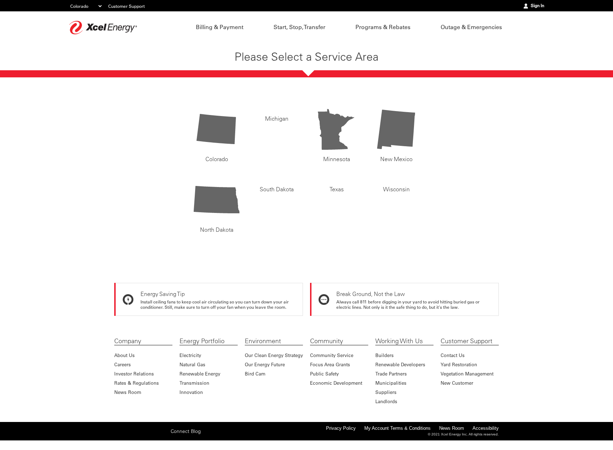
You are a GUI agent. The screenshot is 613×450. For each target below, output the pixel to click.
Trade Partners (391, 374)
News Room (127, 392)
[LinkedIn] (152, 435)
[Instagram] (141, 430)
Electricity (190, 355)
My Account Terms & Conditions (397, 428)
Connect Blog (186, 436)
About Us (124, 355)
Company (127, 341)
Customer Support (126, 6)
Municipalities (391, 383)
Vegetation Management (467, 374)
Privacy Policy (341, 428)
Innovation (191, 392)
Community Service (331, 355)
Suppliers (386, 392)
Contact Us (453, 355)
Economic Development (336, 383)
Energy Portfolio (202, 341)
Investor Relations (134, 374)
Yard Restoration (459, 364)
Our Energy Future (265, 364)
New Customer (457, 383)
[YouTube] (163, 435)
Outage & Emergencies (471, 27)
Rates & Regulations (136, 383)
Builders (384, 355)
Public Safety (324, 374)
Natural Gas (192, 364)
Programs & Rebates (382, 27)
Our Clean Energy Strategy (274, 355)
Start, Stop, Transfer (299, 27)
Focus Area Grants (330, 364)
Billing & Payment (219, 27)
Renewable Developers (400, 364)
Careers (122, 364)
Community (326, 341)
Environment (263, 341)
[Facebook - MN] (119, 435)
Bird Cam (255, 374)
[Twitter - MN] (130, 435)
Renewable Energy (200, 374)
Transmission (194, 383)
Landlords (386, 401)
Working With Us (399, 341)
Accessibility (486, 428)
